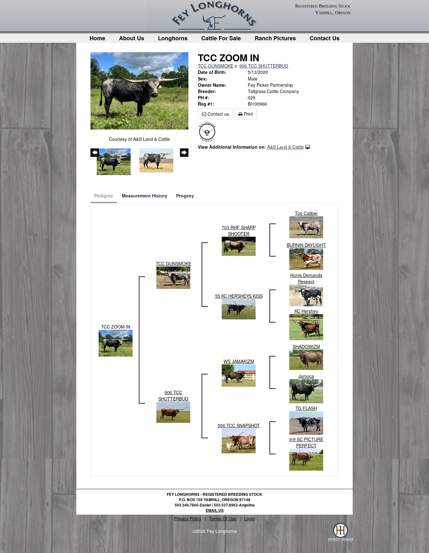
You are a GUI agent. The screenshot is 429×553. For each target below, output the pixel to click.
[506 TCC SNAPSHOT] (239, 440)
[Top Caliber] (306, 227)
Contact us (217, 114)
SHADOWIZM (306, 346)
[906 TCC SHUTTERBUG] (173, 411)
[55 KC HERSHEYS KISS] (239, 308)
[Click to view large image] (139, 90)
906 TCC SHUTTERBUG (263, 66)
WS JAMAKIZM (239, 361)
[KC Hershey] (306, 326)
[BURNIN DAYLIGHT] (306, 258)
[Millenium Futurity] (209, 131)
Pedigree (103, 195)
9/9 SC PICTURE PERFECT (306, 442)
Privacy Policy (187, 518)
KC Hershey (306, 311)
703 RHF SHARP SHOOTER (239, 230)
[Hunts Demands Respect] (306, 295)
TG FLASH (306, 408)
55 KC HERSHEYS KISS (239, 296)
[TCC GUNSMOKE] (173, 277)
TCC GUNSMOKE (215, 66)
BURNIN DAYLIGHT (306, 245)
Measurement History (144, 195)
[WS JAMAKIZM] (239, 375)
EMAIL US (215, 510)
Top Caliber (306, 213)
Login (249, 518)
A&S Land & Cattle (285, 147)
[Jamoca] (306, 390)
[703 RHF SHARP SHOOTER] (239, 245)
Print (247, 114)
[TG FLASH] (306, 422)
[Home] (214, 17)
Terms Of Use (222, 518)
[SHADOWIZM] (306, 359)
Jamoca (306, 376)
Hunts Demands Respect (306, 278)
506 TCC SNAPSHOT (239, 425)
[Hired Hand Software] (340, 532)
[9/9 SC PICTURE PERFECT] (306, 459)
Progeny (185, 195)
